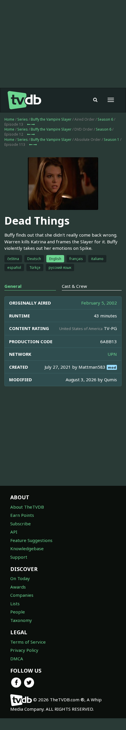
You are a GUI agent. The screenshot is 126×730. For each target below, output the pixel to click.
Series (22, 119)
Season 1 (111, 139)
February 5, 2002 (99, 303)
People (17, 612)
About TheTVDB (27, 507)
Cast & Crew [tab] (74, 286)
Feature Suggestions (31, 540)
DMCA (16, 658)
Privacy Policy (24, 650)
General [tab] (12, 286)
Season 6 (105, 119)
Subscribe (20, 523)
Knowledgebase (27, 548)
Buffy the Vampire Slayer (51, 119)
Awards (18, 587)
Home (9, 119)
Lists (15, 603)
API (13, 532)
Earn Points (22, 515)
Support (18, 557)
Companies (21, 595)
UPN (112, 354)
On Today (20, 578)
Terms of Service (28, 642)
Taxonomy (21, 620)
